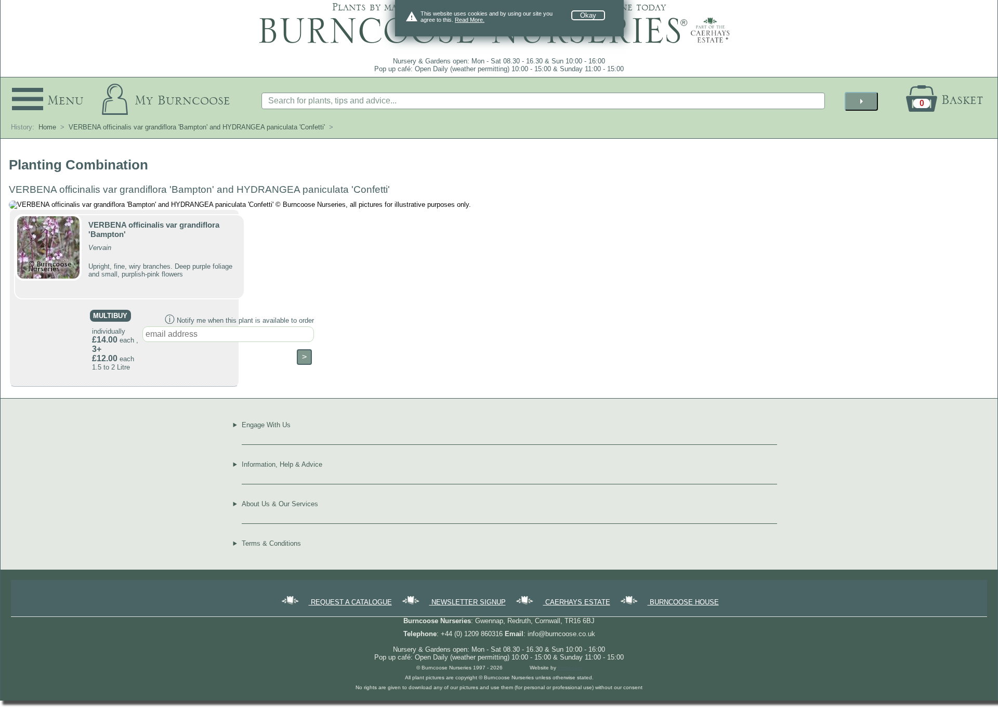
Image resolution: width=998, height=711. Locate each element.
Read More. (469, 20)
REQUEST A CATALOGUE (350, 602)
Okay (588, 15)
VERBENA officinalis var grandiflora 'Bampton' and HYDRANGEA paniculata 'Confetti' (197, 127)
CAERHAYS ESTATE (576, 602)
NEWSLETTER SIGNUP (467, 602)
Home (47, 127)
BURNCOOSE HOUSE (683, 602)
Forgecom (570, 667)
